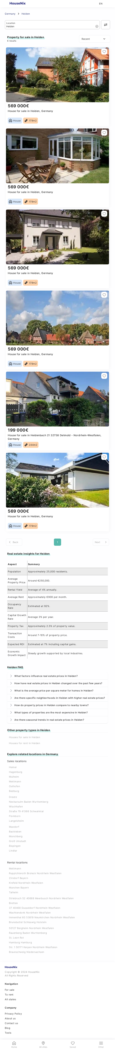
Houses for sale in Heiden (24, 737)
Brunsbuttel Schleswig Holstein (27, 922)
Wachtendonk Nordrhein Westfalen (30, 912)
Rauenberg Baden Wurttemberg (28, 932)
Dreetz (13, 796)
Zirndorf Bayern (18, 878)
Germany (10, 13)
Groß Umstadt (17, 841)
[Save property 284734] (104, 457)
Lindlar (13, 850)
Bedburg (14, 791)
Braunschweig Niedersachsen (26, 951)
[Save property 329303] (104, 295)
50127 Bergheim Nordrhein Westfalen (31, 928)
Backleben (15, 831)
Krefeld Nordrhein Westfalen (26, 882)
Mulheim (14, 776)
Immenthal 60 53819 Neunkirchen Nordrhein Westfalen (42, 917)
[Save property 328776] (104, 376)
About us (10, 1018)
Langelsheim (16, 820)
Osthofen (14, 786)
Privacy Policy (13, 1013)
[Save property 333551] (104, 133)
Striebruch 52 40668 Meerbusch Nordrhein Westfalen (41, 898)
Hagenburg (15, 771)
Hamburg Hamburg (20, 942)
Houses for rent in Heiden (24, 743)
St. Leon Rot (16, 937)
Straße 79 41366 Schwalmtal (26, 811)
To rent (9, 994)
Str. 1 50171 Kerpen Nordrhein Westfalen (33, 947)
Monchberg (16, 836)
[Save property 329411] (104, 214)
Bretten (13, 903)
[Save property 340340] (104, 52)
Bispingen (15, 845)
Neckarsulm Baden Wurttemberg (28, 801)
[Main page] (23, 3)
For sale (9, 989)
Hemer (13, 767)
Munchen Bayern (19, 887)
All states (10, 999)
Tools (8, 1032)
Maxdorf (14, 826)
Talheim (13, 892)
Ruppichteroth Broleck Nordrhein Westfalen (35, 873)
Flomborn (14, 816)
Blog (7, 1027)
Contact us (11, 1023)
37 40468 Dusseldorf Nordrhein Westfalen (34, 907)
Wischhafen (16, 806)
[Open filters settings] (105, 24)
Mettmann (15, 781)
